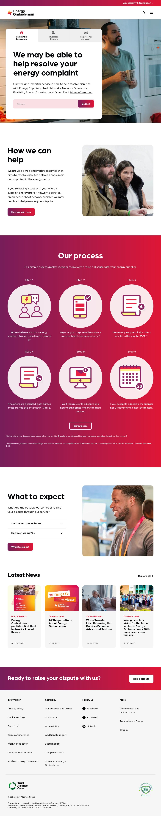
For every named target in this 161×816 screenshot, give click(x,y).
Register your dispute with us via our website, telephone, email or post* (80, 334)
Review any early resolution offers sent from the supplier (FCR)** (132, 334)
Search (86, 103)
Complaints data (54, 752)
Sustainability (52, 743)
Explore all (146, 575)
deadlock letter (104, 436)
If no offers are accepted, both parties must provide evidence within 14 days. (29, 405)
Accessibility (52, 726)
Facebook (92, 708)
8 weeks (61, 436)
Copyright (13, 726)
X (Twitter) (92, 717)
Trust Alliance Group (131, 721)
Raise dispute (141, 678)
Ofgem (124, 729)
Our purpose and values (58, 708)
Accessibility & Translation (137, 3)
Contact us (51, 717)
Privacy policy (15, 708)
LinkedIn (91, 726)
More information (81, 92)
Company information (20, 752)
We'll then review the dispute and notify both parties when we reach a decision (80, 407)
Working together (18, 743)
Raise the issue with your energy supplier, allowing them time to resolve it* (29, 336)
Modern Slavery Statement (23, 761)
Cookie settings (16, 717)
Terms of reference (18, 734)
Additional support (56, 734)
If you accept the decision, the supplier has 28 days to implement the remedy (131, 405)
